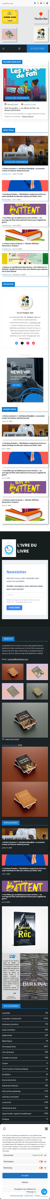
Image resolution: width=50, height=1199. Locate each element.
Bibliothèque (7, 1041)
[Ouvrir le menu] (3, 48)
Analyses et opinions (10, 1024)
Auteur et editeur (8, 1030)
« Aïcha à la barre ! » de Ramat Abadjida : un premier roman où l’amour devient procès (23, 169)
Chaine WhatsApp (9, 745)
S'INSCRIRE (14, 608)
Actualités (6, 1013)
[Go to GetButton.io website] (44, 1196)
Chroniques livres (9, 1047)
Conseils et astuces (9, 1058)
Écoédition (6, 1074)
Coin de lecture (8, 1052)
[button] (46, 1129)
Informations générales (11, 1091)
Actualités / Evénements (17, 98)
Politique (5, 1119)
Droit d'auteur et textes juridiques (15, 1069)
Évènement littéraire (10, 1086)
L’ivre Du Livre (7, 3)
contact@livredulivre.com (18, 659)
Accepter (25, 1175)
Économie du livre (9, 1080)
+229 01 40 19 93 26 (12, 739)
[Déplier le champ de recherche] (19, 48)
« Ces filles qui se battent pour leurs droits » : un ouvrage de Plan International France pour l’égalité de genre (24, 220)
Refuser (25, 1182)
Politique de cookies (16, 1195)
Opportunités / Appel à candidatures (16, 1114)
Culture (5, 1063)
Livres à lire (6, 1102)
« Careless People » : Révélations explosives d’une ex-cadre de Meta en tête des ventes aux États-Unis (24, 195)
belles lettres (7, 1035)
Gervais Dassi (12, 104)
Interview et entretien (10, 1097)
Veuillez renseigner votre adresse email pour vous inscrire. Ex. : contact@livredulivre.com (23, 601)
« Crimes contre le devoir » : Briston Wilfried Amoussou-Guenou (20, 244)
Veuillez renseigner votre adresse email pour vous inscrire (24, 587)
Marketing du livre (9, 1108)
